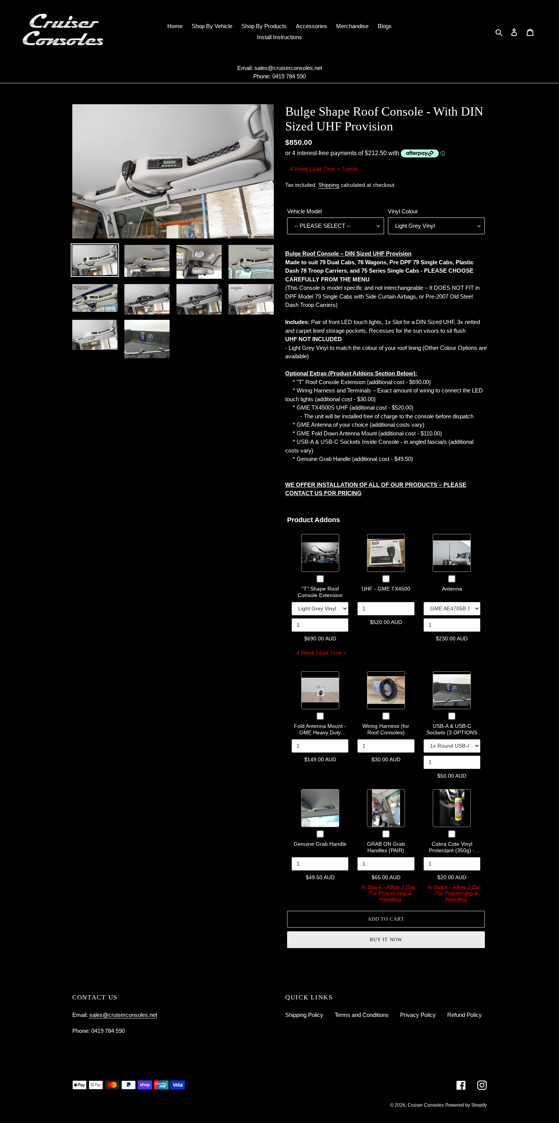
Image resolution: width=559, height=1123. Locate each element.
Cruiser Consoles (426, 1105)
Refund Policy (464, 1015)
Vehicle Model (304, 211)
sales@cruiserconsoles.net (288, 68)
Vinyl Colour (403, 211)
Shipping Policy (304, 1015)
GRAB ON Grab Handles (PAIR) (386, 847)
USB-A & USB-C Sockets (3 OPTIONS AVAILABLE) (451, 732)
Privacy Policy (418, 1015)
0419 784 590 (289, 76)
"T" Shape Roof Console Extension (320, 592)
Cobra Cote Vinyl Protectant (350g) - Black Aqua (452, 850)
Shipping (328, 185)
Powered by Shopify (466, 1105)
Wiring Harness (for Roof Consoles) (385, 729)
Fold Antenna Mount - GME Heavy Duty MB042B (320, 732)
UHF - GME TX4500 (386, 589)
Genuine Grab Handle (320, 844)
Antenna (452, 589)
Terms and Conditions (362, 1015)
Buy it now (386, 939)
